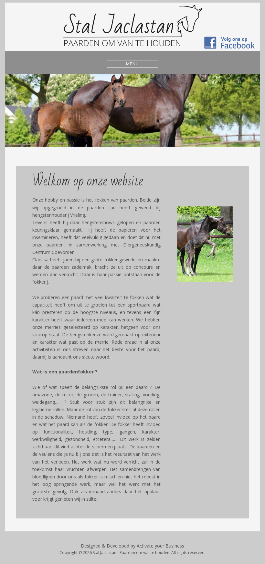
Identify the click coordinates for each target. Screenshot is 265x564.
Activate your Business (160, 546)
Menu (132, 64)
